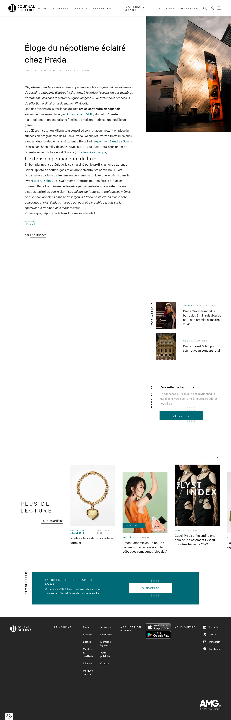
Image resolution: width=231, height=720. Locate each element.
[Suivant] (215, 457)
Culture (167, 8)
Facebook (214, 649)
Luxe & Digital (41, 180)
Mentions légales (105, 643)
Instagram (214, 641)
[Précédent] (205, 457)
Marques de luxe (88, 672)
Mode (42, 8)
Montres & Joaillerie (135, 8)
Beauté (81, 8)
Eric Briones (82, 70)
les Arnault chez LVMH (77, 114)
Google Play (158, 635)
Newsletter (106, 634)
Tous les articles (52, 520)
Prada (29, 224)
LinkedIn (214, 627)
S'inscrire (181, 415)
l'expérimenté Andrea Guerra (112, 141)
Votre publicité (105, 654)
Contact (104, 663)
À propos (105, 627)
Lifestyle (102, 8)
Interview (189, 8)
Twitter (213, 634)
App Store (158, 627)
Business (61, 8)
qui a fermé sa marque (91, 152)
